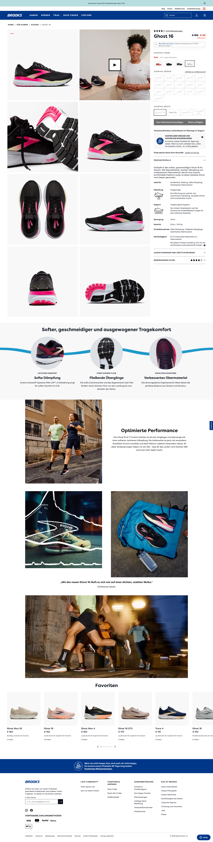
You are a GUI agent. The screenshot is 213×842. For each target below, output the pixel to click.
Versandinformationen (143, 807)
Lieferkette (29, 836)
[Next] (115, 746)
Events (169, 9)
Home (11, 25)
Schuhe (35, 25)
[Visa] (28, 820)
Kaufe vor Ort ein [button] (192, 153)
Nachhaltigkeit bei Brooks (172, 799)
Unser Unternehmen (169, 787)
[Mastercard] (36, 820)
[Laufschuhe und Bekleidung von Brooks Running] (14, 15)
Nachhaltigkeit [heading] (160, 237)
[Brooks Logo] (45, 782)
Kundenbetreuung (193, 9)
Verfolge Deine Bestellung (140, 802)
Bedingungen (50, 836)
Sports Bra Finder (114, 793)
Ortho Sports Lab (88, 787)
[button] (42, 64)
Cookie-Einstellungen (90, 836)
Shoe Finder (112, 789)
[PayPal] (45, 820)
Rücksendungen (140, 797)
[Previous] (97, 746)
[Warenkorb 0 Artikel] (204, 15)
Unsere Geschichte (168, 795)
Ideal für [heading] (157, 182)
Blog (163, 9)
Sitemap (78, 836)
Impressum (39, 836)
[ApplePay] (28, 826)
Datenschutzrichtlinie (64, 836)
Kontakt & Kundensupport (140, 788)
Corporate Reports (168, 802)
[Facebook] (31, 810)
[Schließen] (205, 3)
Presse (163, 814)
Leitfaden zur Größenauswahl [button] (195, 72)
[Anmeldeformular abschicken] (60, 801)
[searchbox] (179, 15)
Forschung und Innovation (171, 806)
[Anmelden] (196, 15)
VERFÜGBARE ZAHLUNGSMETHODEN (43, 815)
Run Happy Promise (142, 793)
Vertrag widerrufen (107, 836)
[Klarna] (53, 820)
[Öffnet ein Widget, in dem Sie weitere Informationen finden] (204, 838)
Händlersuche (180, 9)
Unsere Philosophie (169, 791)
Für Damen (22, 25)
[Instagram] (26, 810)
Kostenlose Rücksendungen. (98, 769)
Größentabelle (113, 797)
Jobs (163, 810)
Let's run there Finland (90, 791)
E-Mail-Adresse (30, 797)
